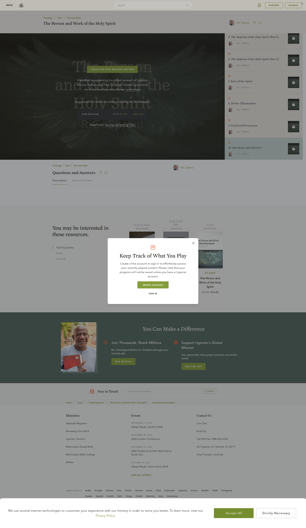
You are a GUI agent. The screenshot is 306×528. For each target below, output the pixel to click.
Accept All (234, 513)
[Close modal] (193, 243)
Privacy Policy (105, 516)
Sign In (153, 293)
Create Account (153, 284)
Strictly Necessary (276, 513)
